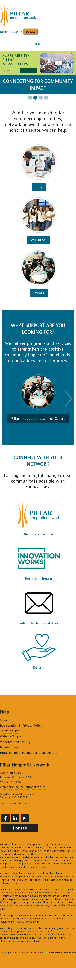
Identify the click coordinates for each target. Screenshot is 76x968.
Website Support (12, 736)
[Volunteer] (38, 215)
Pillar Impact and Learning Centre (38, 418)
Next (68, 398)
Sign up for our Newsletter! (16, 802)
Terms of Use (9, 731)
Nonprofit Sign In (11, 31)
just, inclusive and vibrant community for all (34, 920)
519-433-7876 (10, 782)
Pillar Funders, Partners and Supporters (28, 753)
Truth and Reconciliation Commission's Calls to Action (31, 933)
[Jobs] (38, 162)
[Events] (38, 268)
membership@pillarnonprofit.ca (23, 787)
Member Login (10, 747)
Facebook (5, 818)
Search (4, 720)
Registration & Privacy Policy (21, 725)
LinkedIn (15, 818)
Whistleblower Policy (15, 742)
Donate (30, 31)
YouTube (25, 818)
